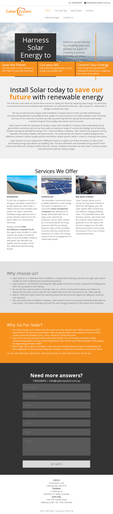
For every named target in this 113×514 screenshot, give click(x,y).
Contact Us (68, 17)
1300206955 (76, 2)
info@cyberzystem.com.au (98, 2)
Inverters (90, 10)
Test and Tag (60, 10)
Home (47, 10)
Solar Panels (76, 10)
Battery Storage (52, 17)
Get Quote (56, 464)
